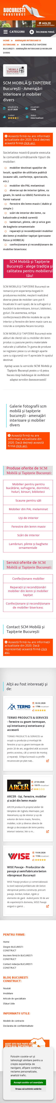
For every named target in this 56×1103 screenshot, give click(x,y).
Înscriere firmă (45, 32)
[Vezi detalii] (47, 761)
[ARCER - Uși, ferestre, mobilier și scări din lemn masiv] (18, 785)
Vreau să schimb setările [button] (28, 1088)
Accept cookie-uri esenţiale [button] (28, 1082)
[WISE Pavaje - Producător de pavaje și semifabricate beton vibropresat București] (18, 856)
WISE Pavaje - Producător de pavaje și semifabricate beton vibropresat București (26, 871)
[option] (28, 23)
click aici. (29, 143)
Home (6, 40)
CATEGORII (17, 31)
